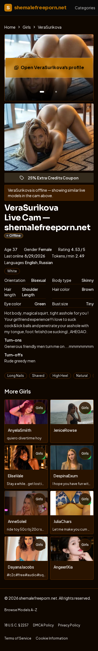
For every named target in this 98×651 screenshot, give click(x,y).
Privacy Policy (69, 625)
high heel (60, 376)
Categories (85, 7)
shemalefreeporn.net (36, 8)
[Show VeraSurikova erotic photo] (42, 92)
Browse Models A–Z (20, 610)
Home (10, 27)
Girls (27, 27)
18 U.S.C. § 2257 (16, 625)
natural (82, 376)
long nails (15, 376)
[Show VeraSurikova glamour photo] (56, 92)
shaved (38, 376)
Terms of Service (17, 638)
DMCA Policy (43, 625)
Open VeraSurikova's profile (55, 69)
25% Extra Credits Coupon (55, 179)
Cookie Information (52, 638)
